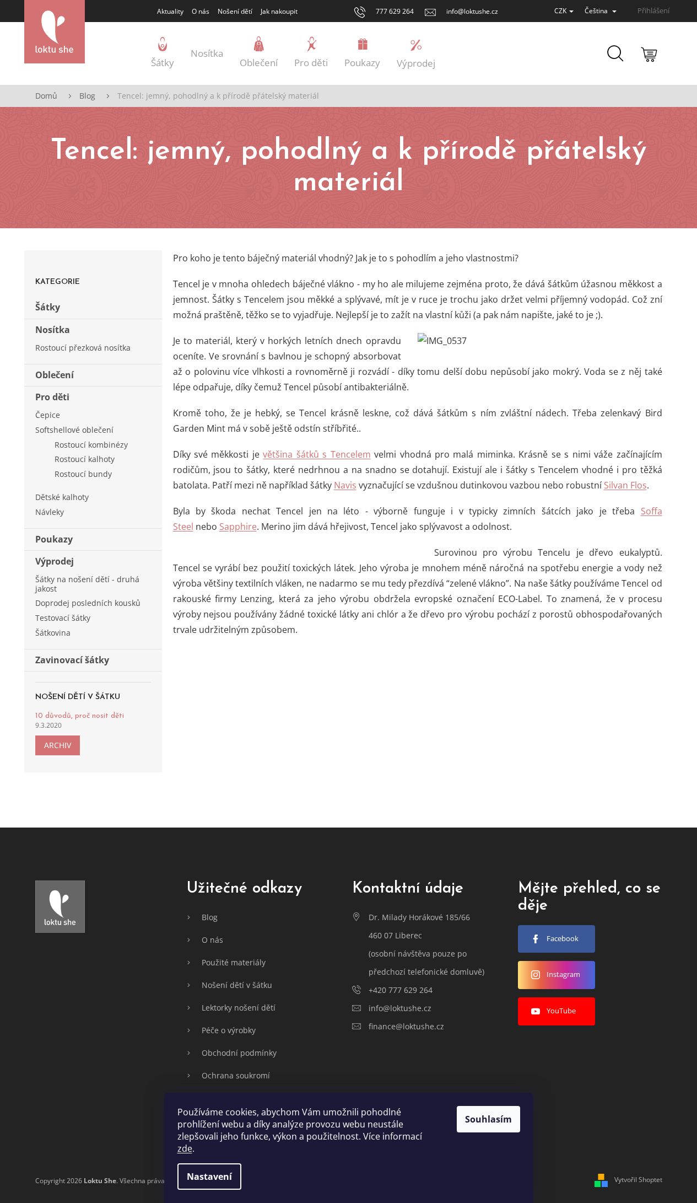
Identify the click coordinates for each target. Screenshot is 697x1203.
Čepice (47, 415)
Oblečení (54, 375)
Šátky (47, 307)
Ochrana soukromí (236, 1075)
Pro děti (52, 397)
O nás (200, 11)
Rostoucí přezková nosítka (83, 347)
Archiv (57, 745)
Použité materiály (234, 962)
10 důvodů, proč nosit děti (79, 716)
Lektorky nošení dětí (238, 1007)
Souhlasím (488, 1119)
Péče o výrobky (229, 1030)
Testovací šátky (62, 618)
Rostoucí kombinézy (91, 444)
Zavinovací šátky (72, 660)
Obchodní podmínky (239, 1053)
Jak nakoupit (279, 11)
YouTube (561, 1011)
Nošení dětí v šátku (237, 985)
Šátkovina (53, 632)
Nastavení (209, 1176)
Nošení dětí (235, 11)
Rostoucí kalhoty (85, 459)
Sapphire (238, 526)
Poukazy (54, 539)
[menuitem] (162, 53)
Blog (210, 917)
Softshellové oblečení (74, 430)
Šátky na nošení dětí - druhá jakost (87, 584)
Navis (345, 485)
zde (184, 1148)
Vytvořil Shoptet (638, 1180)
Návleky (49, 512)
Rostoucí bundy (83, 474)
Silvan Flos (625, 485)
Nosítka (52, 330)
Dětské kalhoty (62, 497)
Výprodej (54, 561)
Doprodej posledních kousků (88, 603)
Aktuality (170, 11)
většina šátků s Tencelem (316, 454)
